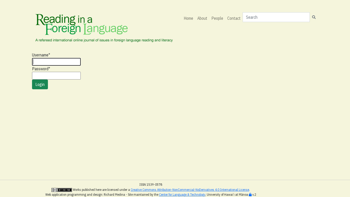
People (217, 18)
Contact (234, 18)
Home (188, 18)
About (202, 18)
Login (40, 84)
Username (41, 54)
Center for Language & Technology (182, 194)
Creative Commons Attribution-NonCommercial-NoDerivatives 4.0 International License (190, 190)
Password (41, 68)
